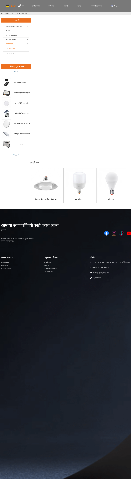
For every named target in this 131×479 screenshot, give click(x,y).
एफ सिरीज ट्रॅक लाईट (20, 82)
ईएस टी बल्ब (78, 199)
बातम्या (79, 6)
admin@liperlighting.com (101, 272)
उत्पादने (66, 6)
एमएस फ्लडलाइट (18, 144)
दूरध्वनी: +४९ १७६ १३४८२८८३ (102, 267)
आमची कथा (51, 6)
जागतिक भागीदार (36, 6)
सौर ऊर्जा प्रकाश (11, 39)
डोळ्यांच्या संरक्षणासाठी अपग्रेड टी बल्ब (46, 199)
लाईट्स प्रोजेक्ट (6, 268)
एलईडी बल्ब (24, 14)
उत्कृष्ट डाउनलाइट (11, 35)
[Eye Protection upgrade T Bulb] (46, 183)
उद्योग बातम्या (5, 265)
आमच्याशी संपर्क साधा (96, 6)
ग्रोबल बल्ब (15, 14)
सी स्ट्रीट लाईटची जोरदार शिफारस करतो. (24, 134)
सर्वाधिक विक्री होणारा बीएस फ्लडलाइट (24, 93)
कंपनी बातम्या (5, 262)
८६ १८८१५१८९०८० (99, 278)
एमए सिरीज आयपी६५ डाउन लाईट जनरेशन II (24, 123)
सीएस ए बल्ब (111, 199)
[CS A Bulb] (112, 183)
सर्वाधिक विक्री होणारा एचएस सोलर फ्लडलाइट (24, 113)
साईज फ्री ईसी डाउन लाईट (21, 103)
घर (23, 6)
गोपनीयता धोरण (49, 271)
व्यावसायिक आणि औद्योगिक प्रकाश (14, 29)
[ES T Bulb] (79, 183)
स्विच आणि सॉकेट (11, 54)
